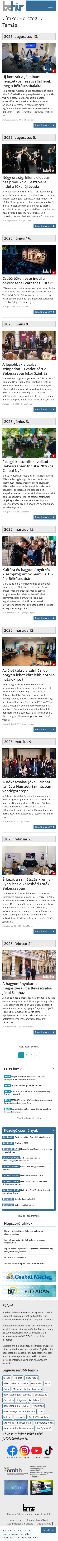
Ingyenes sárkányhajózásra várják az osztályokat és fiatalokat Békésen (24, 1078)
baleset (7, 1417)
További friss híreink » (29, 1118)
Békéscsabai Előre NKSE (16, 1405)
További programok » (29, 1215)
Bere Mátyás (30, 120)
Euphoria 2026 (21, 1143)
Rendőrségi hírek (44, 1422)
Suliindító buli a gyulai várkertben (26, 1085)
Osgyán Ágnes (29, 612)
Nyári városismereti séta (31, 1175)
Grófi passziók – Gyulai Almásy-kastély (32, 1137)
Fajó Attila (26, 306)
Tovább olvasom (44, 125)
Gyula (6, 1389)
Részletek (33, 1537)
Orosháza (8, 1400)
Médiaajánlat (44, 1523)
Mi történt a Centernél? (15, 1257)
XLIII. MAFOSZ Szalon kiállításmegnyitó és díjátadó (21, 1159)
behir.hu (27, 220)
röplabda (36, 1383)
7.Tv (41, 1411)
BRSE (47, 1383)
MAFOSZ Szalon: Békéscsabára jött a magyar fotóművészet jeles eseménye (28, 1101)
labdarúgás (31, 1377)
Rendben (48, 1530)
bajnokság (20, 1417)
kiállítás (18, 1377)
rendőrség (38, 1405)
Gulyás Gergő (26, 404)
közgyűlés (8, 1422)
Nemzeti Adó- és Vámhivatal (18, 1428)
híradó (6, 1377)
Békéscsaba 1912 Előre (15, 1383)
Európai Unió (44, 1428)
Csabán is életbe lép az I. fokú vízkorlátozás (24, 1263)
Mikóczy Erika (28, 1027)
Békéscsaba (41, 1394)
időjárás (21, 1400)
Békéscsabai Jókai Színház (17, 1394)
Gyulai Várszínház (38, 1417)
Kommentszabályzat (37, 1520)
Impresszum (16, 1520)
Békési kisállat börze (24, 1205)
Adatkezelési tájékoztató (20, 1523)
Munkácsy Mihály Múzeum (27, 1389)
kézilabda (34, 1400)
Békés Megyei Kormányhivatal (19, 1411)
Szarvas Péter (24, 1422)
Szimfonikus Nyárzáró (25, 1199)
